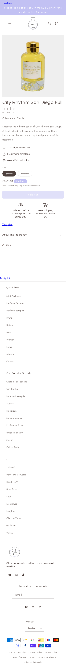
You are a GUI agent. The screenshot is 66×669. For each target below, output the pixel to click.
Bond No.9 (12, 481)
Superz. (10, 403)
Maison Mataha (14, 418)
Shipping (18, 185)
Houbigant (11, 410)
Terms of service (19, 657)
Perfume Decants (15, 303)
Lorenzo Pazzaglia (15, 396)
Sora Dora (11, 489)
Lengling (10, 511)
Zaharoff (10, 467)
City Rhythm (12, 388)
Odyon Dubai (13, 447)
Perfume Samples (15, 310)
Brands (10, 317)
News (9, 346)
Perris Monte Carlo (16, 474)
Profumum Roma (15, 425)
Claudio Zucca (14, 518)
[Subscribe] (50, 595)
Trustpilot (7, 3)
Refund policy (51, 652)
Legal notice (51, 657)
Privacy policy (36, 652)
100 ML (26, 174)
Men (8, 332)
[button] (9, 23)
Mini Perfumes (13, 296)
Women (10, 339)
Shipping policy (36, 657)
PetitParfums (22, 652)
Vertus (9, 532)
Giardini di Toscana (16, 381)
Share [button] (9, 244)
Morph (9, 439)
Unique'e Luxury (14, 432)
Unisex (9, 325)
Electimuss (11, 503)
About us (11, 354)
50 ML (11, 174)
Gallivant (10, 525)
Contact (10, 361)
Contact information (34, 662)
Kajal (9, 496)
